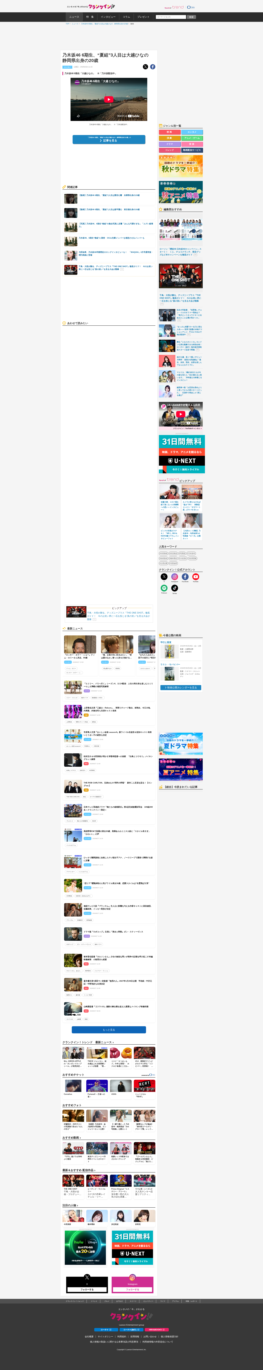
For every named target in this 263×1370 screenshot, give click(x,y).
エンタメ (192, 132)
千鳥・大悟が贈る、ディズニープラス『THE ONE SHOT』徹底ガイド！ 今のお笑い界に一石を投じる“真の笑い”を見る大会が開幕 (118, 616)
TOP (67, 24)
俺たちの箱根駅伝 (82, 821)
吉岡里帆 (193, 558)
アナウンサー (70, 871)
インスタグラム (71, 845)
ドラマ (169, 144)
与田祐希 (173, 563)
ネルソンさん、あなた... (73, 971)
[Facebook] (185, 576)
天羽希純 (69, 896)
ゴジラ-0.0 (69, 1019)
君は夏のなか (107, 668)
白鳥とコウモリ (71, 770)
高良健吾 (89, 920)
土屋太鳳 (164, 563)
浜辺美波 (173, 553)
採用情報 (134, 1336)
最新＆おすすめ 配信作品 (78, 1170)
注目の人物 (70, 1205)
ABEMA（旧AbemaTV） (83, 896)
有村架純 (164, 558)
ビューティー (148, 1301)
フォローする (87, 1289)
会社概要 (89, 1336)
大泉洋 (94, 821)
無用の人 (69, 995)
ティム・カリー (71, 668)
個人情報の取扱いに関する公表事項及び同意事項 (114, 1342)
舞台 (84, 797)
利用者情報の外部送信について (157, 1342)
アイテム (175, 1301)
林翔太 (94, 722)
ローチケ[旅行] (130, 1330)
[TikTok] (174, 588)
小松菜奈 (183, 558)
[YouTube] (195, 576)
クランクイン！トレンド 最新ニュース (88, 1042)
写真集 (182, 553)
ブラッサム (69, 920)
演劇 (170, 138)
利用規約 (121, 1336)
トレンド (169, 150)
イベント (94, 1301)
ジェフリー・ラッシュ (101, 971)
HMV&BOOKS (155, 1330)
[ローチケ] (191, 7)
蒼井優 (78, 995)
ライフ (162, 1301)
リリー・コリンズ (71, 697)
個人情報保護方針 (169, 1336)
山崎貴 (79, 1019)
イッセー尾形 (88, 995)
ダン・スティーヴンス (84, 944)
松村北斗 (82, 770)
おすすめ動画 (71, 1138)
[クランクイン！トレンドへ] (174, 7)
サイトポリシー (105, 1336)
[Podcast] (164, 588)
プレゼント (69, 821)
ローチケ (104, 1330)
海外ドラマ (84, 697)
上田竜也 (69, 722)
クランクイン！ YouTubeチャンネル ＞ (187, 428)
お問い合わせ (150, 1336)
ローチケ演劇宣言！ (96, 797)
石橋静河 (80, 920)
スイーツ (133, 1301)
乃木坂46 (191, 553)
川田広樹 (96, 746)
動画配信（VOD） (97, 697)
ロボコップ (69, 944)
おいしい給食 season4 (73, 746)
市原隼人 (87, 746)
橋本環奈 (173, 558)
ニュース (74, 24)
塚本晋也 (88, 971)
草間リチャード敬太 (82, 722)
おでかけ (119, 1301)
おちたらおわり (145, 668)
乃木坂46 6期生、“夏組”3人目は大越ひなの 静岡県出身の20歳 (103, 24)
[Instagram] (174, 576)
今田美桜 (92, 770)
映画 (86, 1019)
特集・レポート (191, 1301)
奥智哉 (117, 668)
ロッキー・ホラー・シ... (73, 672)
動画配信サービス (192, 150)
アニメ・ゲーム (192, 138)
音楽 (192, 144)
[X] (164, 576)
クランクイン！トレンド (75, 1301)
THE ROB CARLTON (72, 797)
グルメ (106, 1301)
